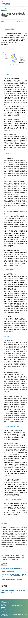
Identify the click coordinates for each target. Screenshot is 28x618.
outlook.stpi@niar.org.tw (6, 612)
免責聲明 (3, 607)
